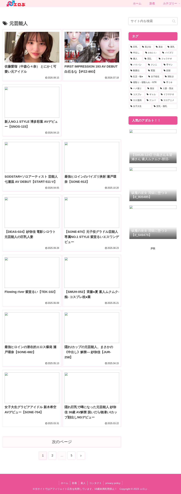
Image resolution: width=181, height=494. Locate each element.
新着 (74, 483)
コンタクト (95, 483)
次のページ (62, 442)
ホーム (64, 483)
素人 (83, 483)
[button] (174, 21)
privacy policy (112, 483)
